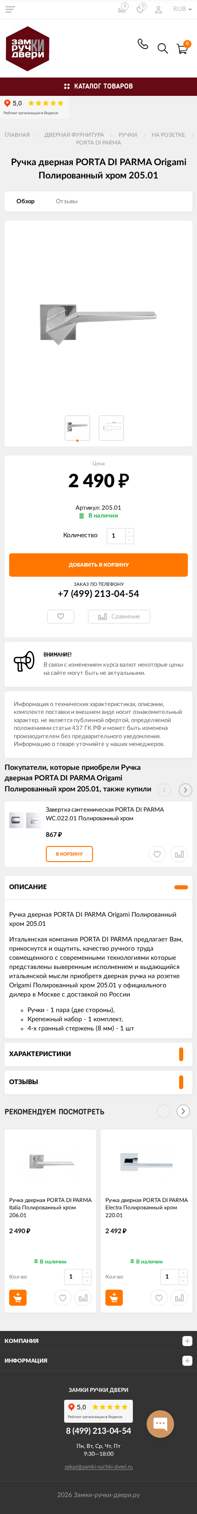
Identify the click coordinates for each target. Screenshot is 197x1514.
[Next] (183, 1111)
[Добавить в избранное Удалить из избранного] (60, 616)
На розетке (168, 135)
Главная (17, 135)
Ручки (128, 135)
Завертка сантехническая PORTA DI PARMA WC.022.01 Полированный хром (105, 814)
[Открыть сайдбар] (10, 9)
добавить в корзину (99, 565)
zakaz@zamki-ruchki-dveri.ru (99, 1466)
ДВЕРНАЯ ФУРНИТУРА (74, 135)
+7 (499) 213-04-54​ (142, 44)
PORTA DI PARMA (98, 142)
